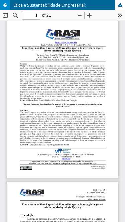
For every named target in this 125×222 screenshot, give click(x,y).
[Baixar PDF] (120, 5)
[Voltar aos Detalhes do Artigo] (5, 5)
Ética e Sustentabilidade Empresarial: (49, 5)
